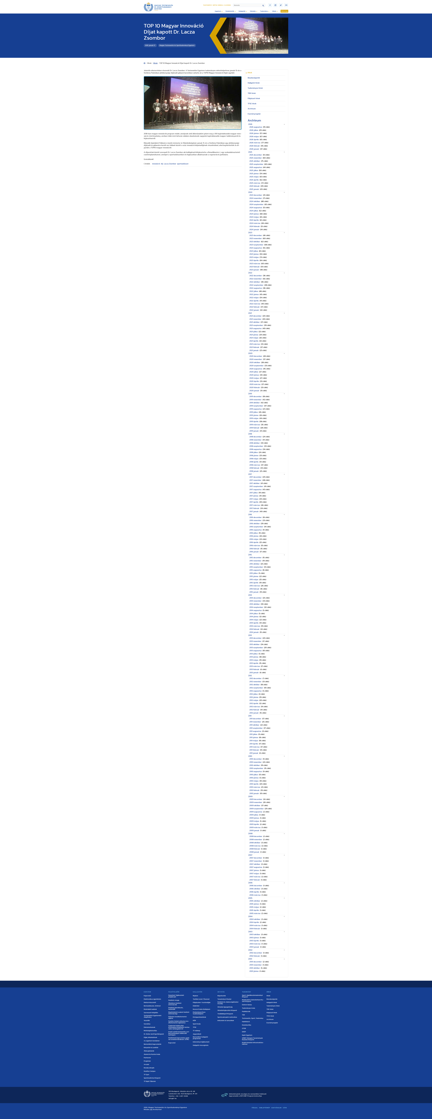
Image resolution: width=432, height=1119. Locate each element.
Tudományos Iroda (248, 1008)
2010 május (254, 781)
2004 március (255, 925)
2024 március (254, 223)
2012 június (253, 697)
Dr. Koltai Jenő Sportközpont (154, 1034)
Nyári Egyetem (247, 1035)
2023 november (255, 238)
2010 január (254, 793)
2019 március (254, 425)
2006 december (255, 886)
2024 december (255, 195)
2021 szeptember (256, 325)
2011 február (254, 750)
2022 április (254, 301)
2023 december (255, 235)
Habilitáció (246, 1021)
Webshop (284, 11)
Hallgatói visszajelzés (200, 1045)
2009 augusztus (255, 812)
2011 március (254, 747)
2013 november (255, 641)
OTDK (244, 1028)
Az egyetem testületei (152, 1041)
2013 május (253, 660)
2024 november (255, 198)
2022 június (254, 294)
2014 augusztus (255, 610)
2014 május (253, 620)
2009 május (254, 821)
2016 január (254, 552)
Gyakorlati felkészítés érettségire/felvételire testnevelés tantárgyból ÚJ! (179, 1027)
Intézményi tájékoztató (201, 1042)
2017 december (255, 477)
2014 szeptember (256, 607)
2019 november (255, 400)
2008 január (254, 852)
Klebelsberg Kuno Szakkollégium (199, 1013)
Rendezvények (149, 1068)
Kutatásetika (246, 1025)
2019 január (254, 431)
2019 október (254, 403)
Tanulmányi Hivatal (224, 999)
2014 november (255, 601)
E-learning (227, 5)
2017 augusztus (255, 489)
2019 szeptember (256, 406)
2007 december (255, 858)
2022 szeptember (256, 285)
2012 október (254, 685)
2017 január (254, 511)
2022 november (255, 279)
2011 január (253, 753)
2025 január (254, 189)
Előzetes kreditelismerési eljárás (177, 1017)
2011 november (255, 722)
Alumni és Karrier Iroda (152, 1054)
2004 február (254, 929)
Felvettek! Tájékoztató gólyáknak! (176, 996)
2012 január (254, 713)
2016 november (255, 520)
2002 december (255, 953)
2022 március (254, 304)
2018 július (253, 452)
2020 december (255, 356)
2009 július (253, 815)
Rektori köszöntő (150, 1002)
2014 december (255, 598)
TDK (243, 1015)
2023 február (254, 267)
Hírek (155, 63)
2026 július (253, 130)
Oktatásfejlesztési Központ (227, 1010)
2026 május (254, 136)
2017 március (254, 505)
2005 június (254, 904)
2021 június (253, 335)
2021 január (254, 350)
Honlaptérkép (264, 1107)
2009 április (254, 824)
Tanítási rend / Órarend (201, 999)
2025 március (254, 183)
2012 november (255, 682)
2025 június (254, 173)
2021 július (253, 332)
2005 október (254, 901)
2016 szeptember (256, 527)
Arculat (146, 1064)
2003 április (254, 941)
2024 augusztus (255, 208)
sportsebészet (182, 164)
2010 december (255, 759)
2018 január (254, 471)
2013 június (253, 657)
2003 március (254, 944)
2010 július (253, 775)
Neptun (215, 5)
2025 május (254, 177)
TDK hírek (252, 93)
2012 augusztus (255, 691)
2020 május (254, 378)
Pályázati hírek (254, 98)
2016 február (254, 549)
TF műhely (196, 1030)
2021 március (254, 344)
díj (162, 164)
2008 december (255, 836)
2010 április (254, 784)
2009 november (255, 802)
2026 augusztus (255, 127)
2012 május (253, 700)
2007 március (254, 877)
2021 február (254, 347)
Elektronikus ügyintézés (152, 999)
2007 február (254, 880)
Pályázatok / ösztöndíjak (201, 1002)
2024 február (254, 226)
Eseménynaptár (254, 114)
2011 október (254, 725)
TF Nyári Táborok (150, 1081)
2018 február (254, 468)
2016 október (254, 523)
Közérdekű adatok (150, 1009)
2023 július (253, 251)
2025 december (255, 155)
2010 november (255, 762)
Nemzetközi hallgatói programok (200, 1037)
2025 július (253, 170)
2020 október (254, 362)
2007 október (254, 864)
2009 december (255, 799)
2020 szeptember (256, 366)
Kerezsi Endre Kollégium (201, 1009)
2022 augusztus (255, 288)
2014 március (254, 626)
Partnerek (147, 1058)
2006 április (254, 892)
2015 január (254, 592)
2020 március (254, 384)
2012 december (255, 678)
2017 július (253, 493)
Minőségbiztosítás (150, 1030)
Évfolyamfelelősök (199, 1017)
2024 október (254, 201)
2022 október (254, 282)
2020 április (254, 381)
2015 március (254, 586)
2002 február (254, 956)
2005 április (254, 910)
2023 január (254, 270)
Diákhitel (196, 1006)
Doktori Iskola (247, 1005)
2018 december (255, 437)
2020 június (254, 375)
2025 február (254, 186)
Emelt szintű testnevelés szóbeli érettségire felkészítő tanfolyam (178, 1033)
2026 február (254, 146)
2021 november (255, 319)
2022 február (254, 307)
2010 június (254, 778)
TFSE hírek (252, 104)
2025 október (254, 161)
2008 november (255, 839)
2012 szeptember (256, 688)
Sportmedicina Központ (152, 1078)
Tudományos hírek (255, 88)
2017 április (253, 502)
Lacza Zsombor (170, 164)
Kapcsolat (147, 996)
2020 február (254, 387)
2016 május (253, 539)
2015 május (253, 579)
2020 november (255, 359)
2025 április (254, 180)
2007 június (254, 870)
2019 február (254, 428)
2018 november (255, 440)
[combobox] (249, 5)
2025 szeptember (256, 164)
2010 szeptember (256, 768)
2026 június (254, 133)
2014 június (253, 617)
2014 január (254, 632)
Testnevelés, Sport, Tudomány (252, 1018)
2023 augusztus (255, 248)
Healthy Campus (149, 1071)
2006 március (255, 895)
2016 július (253, 533)
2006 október (254, 889)
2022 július (253, 291)
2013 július (253, 654)
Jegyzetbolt (197, 1034)
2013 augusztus (255, 651)
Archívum (252, 109)
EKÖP (244, 1032)
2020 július (253, 372)
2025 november (255, 158)
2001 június (254, 971)
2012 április (253, 703)
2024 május (254, 217)
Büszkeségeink (254, 78)
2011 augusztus (255, 731)
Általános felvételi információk (174, 1004)
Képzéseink (221, 996)
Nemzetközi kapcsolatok (152, 1044)
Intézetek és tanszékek (225, 1020)
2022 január (254, 310)
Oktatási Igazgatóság (225, 1007)
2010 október (254, 765)
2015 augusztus (255, 570)
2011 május (253, 741)
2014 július (253, 613)
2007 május (254, 873)
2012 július (253, 694)
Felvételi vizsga (173, 1000)
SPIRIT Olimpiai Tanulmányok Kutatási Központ (252, 1038)
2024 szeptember (256, 204)
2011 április (253, 744)
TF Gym (146, 1074)
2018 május (253, 459)
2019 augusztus (255, 409)
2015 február (254, 589)
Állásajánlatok (149, 1051)
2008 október (254, 843)
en (286, 5)
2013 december (255, 638)
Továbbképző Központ (225, 1014)
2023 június (254, 254)
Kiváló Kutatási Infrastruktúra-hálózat (253, 1043)
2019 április (253, 421)
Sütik (285, 1107)
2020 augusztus (255, 369)
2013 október (254, 644)
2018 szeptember (256, 446)
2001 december (255, 962)
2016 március (254, 545)
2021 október (254, 322)
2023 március (254, 263)
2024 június (254, 214)
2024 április (254, 220)
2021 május (253, 338)
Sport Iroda (197, 1024)
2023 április (254, 260)
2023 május (254, 257)
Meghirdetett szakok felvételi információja (178, 1013)
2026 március (254, 143)
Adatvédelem (276, 1107)
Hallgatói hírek (254, 83)
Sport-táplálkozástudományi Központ (252, 996)
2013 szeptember (256, 647)
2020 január (254, 391)
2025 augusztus (255, 167)
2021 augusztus (255, 328)
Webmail (220, 5)
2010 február (254, 790)
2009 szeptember (256, 809)
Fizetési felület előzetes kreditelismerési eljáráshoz (178, 1022)
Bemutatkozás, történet (152, 1006)
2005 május (254, 907)
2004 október (254, 919)
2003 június (254, 938)
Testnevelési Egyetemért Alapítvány (152, 1016)
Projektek (147, 1061)
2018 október (254, 443)
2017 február (254, 508)
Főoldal (255, 1107)
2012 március (254, 707)
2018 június (253, 455)
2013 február (254, 669)
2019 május (253, 418)
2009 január (254, 830)
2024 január (254, 229)
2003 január (254, 947)
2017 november (255, 480)
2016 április (253, 542)
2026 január (254, 149)
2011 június (253, 737)
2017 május (253, 499)
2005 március (254, 913)
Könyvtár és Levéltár (151, 1047)
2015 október (254, 564)
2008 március (255, 846)
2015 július (253, 573)
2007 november (255, 861)
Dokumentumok (149, 1027)
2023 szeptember (256, 245)
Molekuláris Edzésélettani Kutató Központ (253, 1000)
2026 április (254, 139)
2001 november (255, 965)
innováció (156, 164)
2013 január (254, 672)
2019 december (255, 396)
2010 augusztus (255, 771)
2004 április (254, 922)
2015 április (253, 583)
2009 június (254, 818)
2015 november (255, 561)
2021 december (255, 316)
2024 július (253, 211)
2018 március (254, 465)
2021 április (253, 341)
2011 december (255, 719)
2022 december (255, 276)
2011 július (253, 734)
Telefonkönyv (207, 5)
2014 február (254, 629)
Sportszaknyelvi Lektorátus (227, 1017)
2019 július (253, 412)
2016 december (255, 517)
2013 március (254, 666)
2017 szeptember (256, 486)
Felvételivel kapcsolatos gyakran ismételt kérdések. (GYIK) (179, 1038)
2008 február (254, 849)
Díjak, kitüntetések (150, 1037)
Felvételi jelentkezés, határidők (175, 1008)
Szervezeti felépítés (151, 1012)
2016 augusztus (255, 530)
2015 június (253, 576)
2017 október (254, 483)
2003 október (254, 934)
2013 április (253, 663)
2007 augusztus (255, 867)
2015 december (255, 557)
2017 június (253, 496)
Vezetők (147, 1020)
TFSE (194, 1027)
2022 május (254, 298)
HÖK (194, 1020)
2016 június (253, 536)
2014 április (253, 623)
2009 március (255, 827)
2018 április (253, 462)
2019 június (253, 415)
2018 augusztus (255, 449)
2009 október (254, 805)
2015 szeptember (256, 567)
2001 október (254, 968)
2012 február (254, 710)
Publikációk (246, 1011)
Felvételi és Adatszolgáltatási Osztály (227, 1002)
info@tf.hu (173, 1098)
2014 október (254, 604)
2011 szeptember (256, 728)
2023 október (254, 242)
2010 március (254, 787)
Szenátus (147, 1024)
